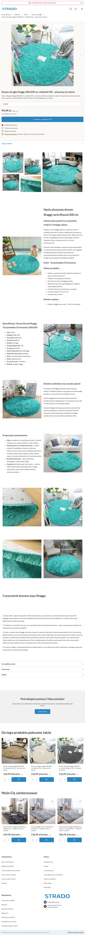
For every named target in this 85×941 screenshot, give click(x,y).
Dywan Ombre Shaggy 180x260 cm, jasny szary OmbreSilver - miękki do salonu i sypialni (70, 828)
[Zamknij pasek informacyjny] (81, 3)
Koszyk (46, 866)
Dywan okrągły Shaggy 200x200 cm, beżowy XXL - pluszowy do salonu (41, 768)
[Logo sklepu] (9, 9)
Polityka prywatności (8, 917)
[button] (4, 55)
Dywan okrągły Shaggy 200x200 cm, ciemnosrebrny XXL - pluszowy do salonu (70, 768)
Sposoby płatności (7, 909)
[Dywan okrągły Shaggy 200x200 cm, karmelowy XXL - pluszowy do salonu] (15, 751)
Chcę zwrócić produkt (9, 875)
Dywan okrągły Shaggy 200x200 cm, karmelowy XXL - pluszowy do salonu (14, 768)
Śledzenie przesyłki (8, 866)
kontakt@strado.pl (53, 902)
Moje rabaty (48, 883)
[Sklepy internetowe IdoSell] (75, 932)
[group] (42, 55)
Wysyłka (4, 905)
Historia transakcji (50, 879)
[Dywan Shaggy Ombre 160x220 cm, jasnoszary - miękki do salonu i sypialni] (42, 811)
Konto (46, 857)
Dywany (17, 14)
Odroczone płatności (11, 134)
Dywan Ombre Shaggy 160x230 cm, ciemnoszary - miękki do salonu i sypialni (14, 828)
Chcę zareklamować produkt (11, 870)
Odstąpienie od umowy (9, 921)
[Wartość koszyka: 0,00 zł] (75, 9)
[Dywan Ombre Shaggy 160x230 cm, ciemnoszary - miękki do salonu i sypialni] (15, 811)
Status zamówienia (7, 862)
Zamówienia (7, 857)
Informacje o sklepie (8, 900)
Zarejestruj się (48, 862)
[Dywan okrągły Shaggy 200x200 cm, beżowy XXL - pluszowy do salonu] (42, 751)
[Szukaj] (70, 9)
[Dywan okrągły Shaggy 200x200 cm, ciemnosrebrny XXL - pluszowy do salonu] (70, 751)
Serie (25, 14)
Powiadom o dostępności (41, 119)
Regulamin (5, 913)
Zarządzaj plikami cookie (9, 926)
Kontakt (4, 883)
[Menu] (82, 9)
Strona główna (6, 14)
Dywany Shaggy (37, 14)
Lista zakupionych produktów (53, 875)
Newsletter (47, 887)
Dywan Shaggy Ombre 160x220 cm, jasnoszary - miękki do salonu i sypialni (42, 828)
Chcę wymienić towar (9, 879)
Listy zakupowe (48, 870)
